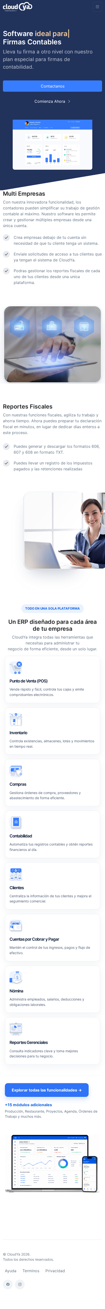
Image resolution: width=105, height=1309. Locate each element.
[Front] (17, 6)
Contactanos (52, 86)
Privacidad (55, 1270)
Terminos (30, 1270)
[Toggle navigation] (97, 7)
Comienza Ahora (50, 101)
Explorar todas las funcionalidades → (47, 1090)
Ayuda (10, 1270)
